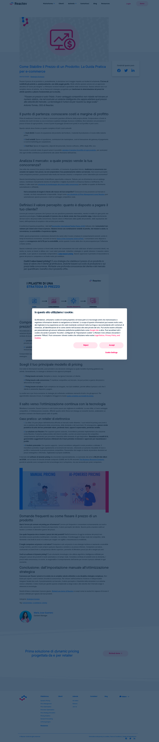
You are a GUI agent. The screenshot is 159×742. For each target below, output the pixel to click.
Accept (112, 345)
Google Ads (94, 330)
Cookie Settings (111, 353)
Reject (85, 345)
